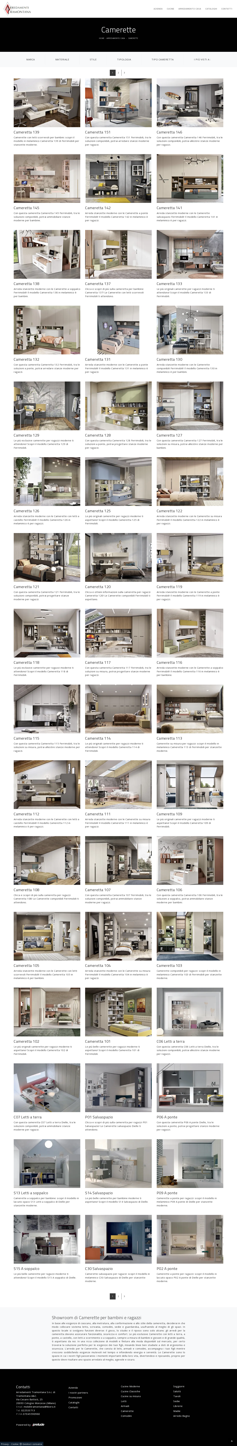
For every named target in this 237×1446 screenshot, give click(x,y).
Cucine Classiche (130, 1391)
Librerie (178, 1406)
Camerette (133, 38)
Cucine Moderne (130, 1386)
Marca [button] (30, 59)
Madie (177, 1411)
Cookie (15, 1444)
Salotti (177, 1391)
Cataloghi (211, 8)
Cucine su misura (131, 1396)
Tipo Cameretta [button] (162, 59)
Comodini (126, 1415)
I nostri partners (78, 1392)
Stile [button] (93, 59)
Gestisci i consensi (32, 1444)
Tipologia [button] (124, 59)
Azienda (158, 8)
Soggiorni (178, 1386)
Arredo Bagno (181, 1415)
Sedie (176, 1401)
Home (101, 38)
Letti (124, 1401)
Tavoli (176, 1396)
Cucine (170, 8)
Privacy (5, 1444)
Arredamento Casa (189, 8)
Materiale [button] (62, 59)
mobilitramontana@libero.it (40, 1406)
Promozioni (75, 1397)
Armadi (125, 1406)
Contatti (226, 8)
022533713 (28, 1410)
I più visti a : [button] (202, 59)
